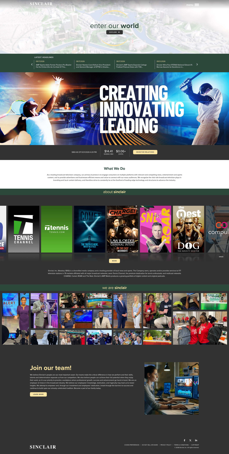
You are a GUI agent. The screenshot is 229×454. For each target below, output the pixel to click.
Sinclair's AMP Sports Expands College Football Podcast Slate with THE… (51, 66)
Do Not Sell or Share (150, 445)
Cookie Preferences (131, 445)
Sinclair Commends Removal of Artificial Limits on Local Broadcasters (175, 66)
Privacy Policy (165, 445)
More (114, 261)
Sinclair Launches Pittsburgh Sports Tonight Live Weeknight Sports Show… (133, 66)
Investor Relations (145, 152)
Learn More (38, 394)
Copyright (195, 445)
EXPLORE (113, 32)
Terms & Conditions (181, 445)
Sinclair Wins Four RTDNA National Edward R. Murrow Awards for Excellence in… (94, 66)
